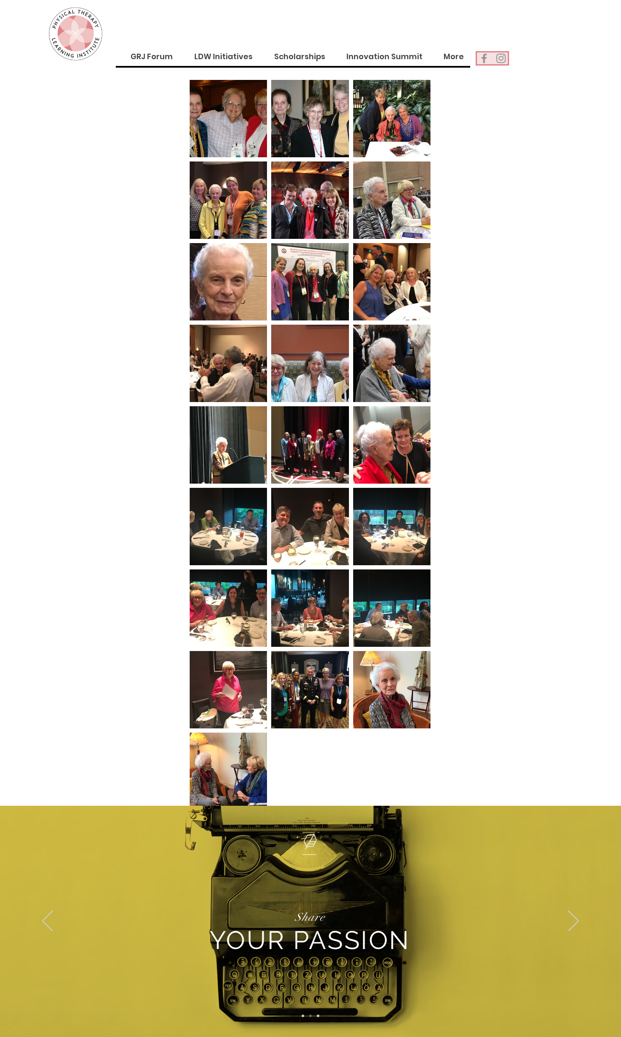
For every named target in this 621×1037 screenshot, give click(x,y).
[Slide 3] (318, 1016)
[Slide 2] (310, 1016)
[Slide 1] (303, 1016)
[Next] (573, 922)
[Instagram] (501, 58)
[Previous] (47, 922)
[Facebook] (484, 58)
